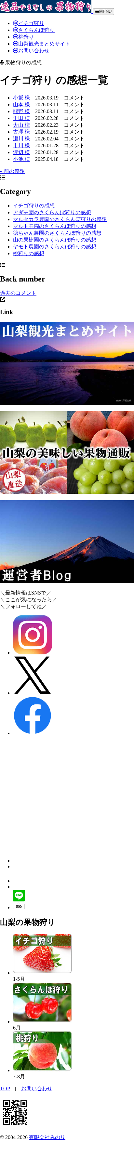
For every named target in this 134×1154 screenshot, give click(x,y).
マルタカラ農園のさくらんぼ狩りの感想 (60, 219)
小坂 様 (21, 97)
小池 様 (21, 159)
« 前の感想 (12, 171)
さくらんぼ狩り (36, 30)
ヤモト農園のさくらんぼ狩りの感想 (54, 246)
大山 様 (21, 125)
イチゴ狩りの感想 (34, 205)
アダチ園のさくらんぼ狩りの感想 (52, 212)
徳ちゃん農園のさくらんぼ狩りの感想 (57, 233)
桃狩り (26, 37)
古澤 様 (21, 132)
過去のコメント (18, 293)
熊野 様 (21, 111)
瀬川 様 (21, 138)
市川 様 (21, 145)
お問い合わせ (33, 50)
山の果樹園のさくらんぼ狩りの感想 (54, 240)
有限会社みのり (47, 1137)
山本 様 (21, 104)
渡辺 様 (21, 152)
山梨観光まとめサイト (44, 43)
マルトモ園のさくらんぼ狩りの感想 (54, 226)
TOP (5, 1088)
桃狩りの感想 (28, 253)
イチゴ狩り (31, 23)
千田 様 (21, 118)
